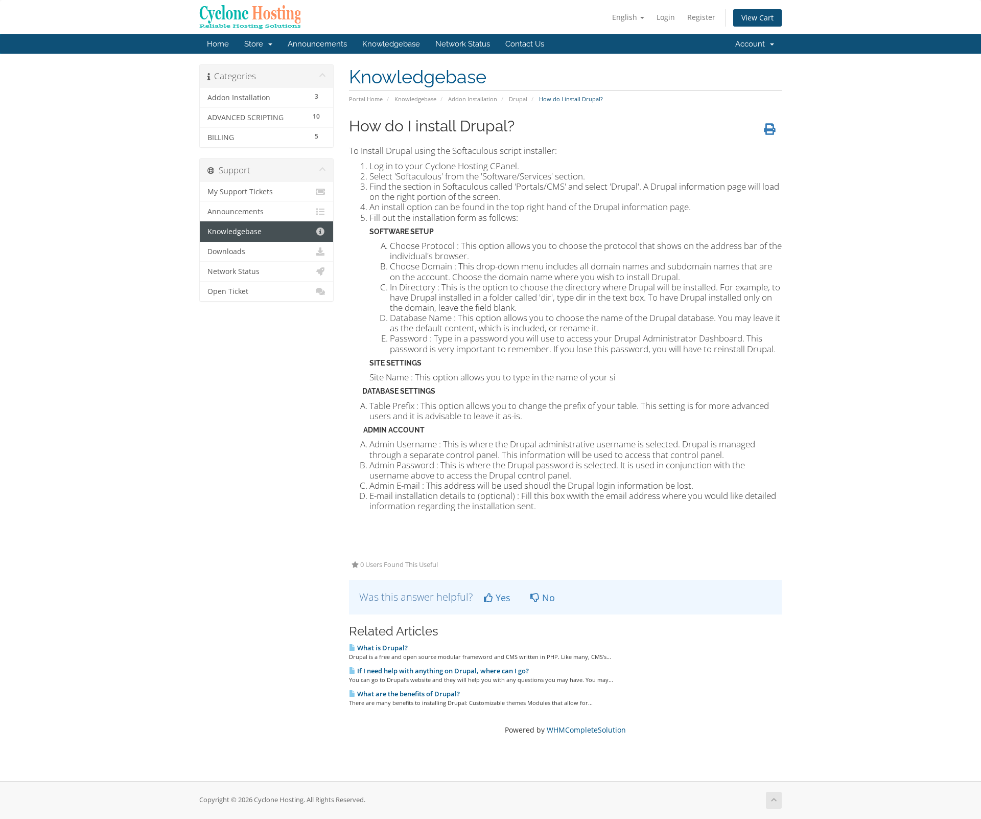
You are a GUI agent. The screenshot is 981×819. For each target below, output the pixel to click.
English (625, 17)
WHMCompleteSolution (586, 730)
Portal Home (366, 99)
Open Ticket (227, 291)
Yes (501, 598)
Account (752, 44)
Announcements (317, 44)
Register (701, 17)
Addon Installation (472, 99)
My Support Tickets (240, 191)
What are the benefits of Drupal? (408, 693)
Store (255, 44)
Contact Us (524, 44)
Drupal (518, 99)
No (547, 598)
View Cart (757, 17)
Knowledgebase (391, 44)
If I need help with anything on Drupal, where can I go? (442, 670)
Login (666, 17)
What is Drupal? (382, 647)
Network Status (462, 44)
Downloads (226, 251)
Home (218, 44)
